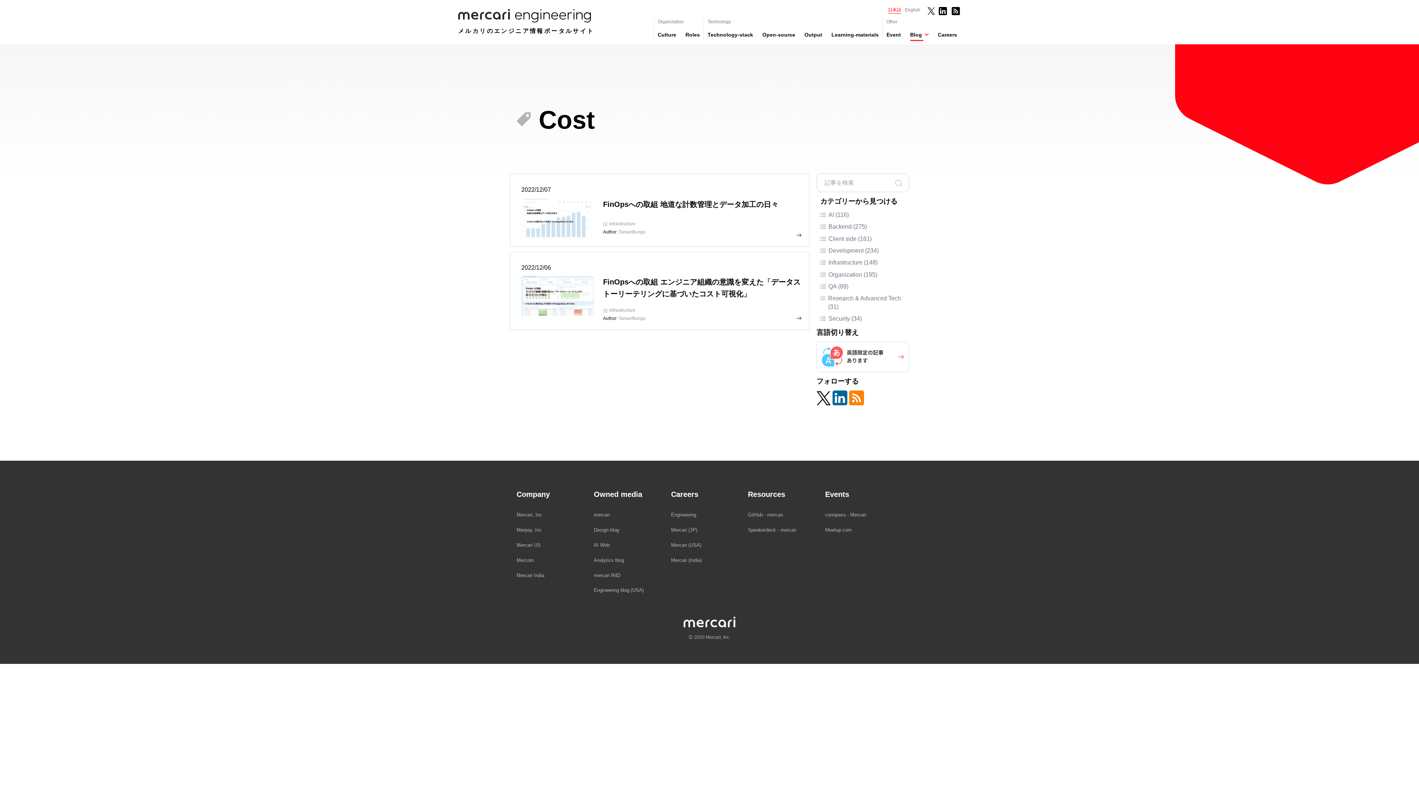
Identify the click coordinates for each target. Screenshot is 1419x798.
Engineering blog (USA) (619, 590)
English (912, 10)
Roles (692, 35)
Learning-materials (855, 35)
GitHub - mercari (765, 515)
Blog (916, 35)
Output (813, 35)
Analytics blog (609, 560)
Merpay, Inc (529, 530)
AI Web (602, 545)
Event (894, 35)
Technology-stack (730, 35)
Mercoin (525, 560)
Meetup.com (838, 530)
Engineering (683, 515)
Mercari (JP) (684, 530)
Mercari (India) (686, 560)
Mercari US (529, 545)
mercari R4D (607, 575)
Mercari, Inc (529, 515)
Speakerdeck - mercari (772, 530)
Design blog (606, 530)
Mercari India (530, 575)
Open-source (778, 35)
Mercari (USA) (686, 545)
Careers (947, 35)
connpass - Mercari (845, 515)
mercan (602, 515)
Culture (667, 35)
